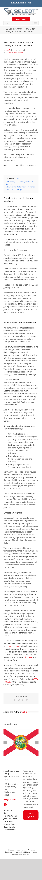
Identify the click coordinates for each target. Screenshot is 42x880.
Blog (6, 813)
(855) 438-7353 (26, 3)
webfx (8, 50)
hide (17, 178)
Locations (8, 821)
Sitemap (11, 850)
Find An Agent (10, 816)
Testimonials (10, 829)
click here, (28, 657)
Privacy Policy (20, 850)
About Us (8, 810)
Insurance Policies (16, 52)
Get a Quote (21, 19)
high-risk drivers (13, 646)
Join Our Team (10, 818)
